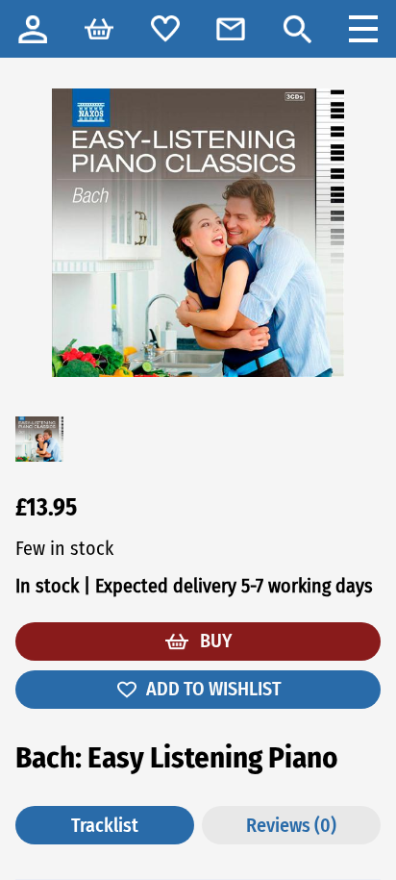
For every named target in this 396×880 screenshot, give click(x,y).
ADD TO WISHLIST (214, 688)
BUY (214, 640)
